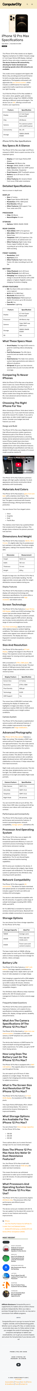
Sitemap (18, 1379)
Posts (17, 1384)
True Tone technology (10, 627)
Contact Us (23, 1384)
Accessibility (9, 1382)
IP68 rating (24, 1166)
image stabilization (20, 727)
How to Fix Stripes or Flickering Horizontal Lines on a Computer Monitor (17, 1259)
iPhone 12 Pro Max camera (14, 737)
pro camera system (19, 82)
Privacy (17, 1382)
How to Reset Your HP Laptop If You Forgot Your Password (19, 1277)
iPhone (4, 46)
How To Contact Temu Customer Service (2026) (19, 1285)
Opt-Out (23, 1382)
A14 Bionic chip (8, 1200)
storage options (17, 825)
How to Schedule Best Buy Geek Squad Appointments (18, 1294)
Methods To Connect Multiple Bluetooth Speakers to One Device (18, 1249)
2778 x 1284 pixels (22, 663)
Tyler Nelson (5, 43)
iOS (14, 102)
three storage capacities (25, 1127)
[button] (27, 4)
